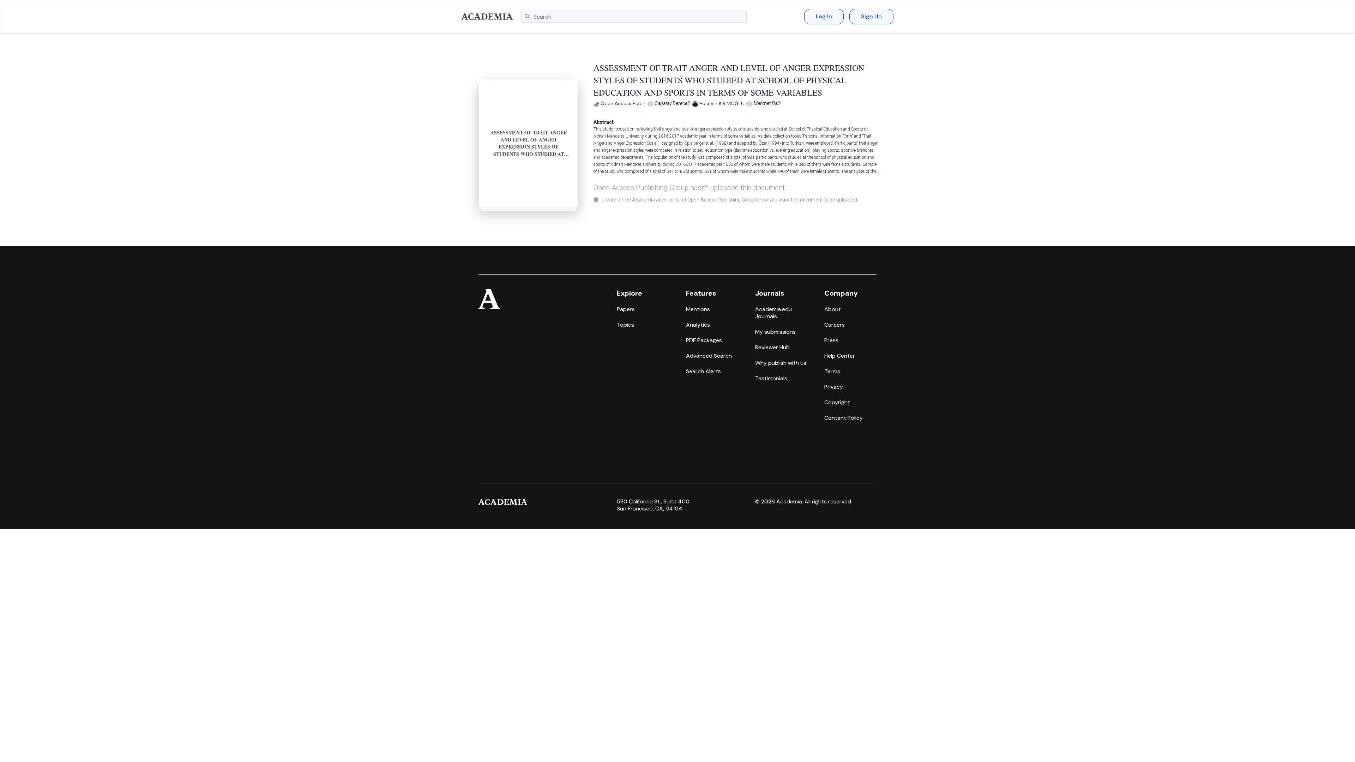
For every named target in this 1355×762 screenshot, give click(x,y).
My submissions (775, 331)
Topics (625, 324)
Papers (626, 309)
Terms (832, 371)
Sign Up (871, 16)
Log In (824, 16)
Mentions (698, 309)
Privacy (833, 387)
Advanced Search (709, 355)
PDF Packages (704, 340)
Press (831, 340)
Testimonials (771, 378)
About (832, 309)
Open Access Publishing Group (636, 103)
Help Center (839, 355)
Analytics (698, 324)
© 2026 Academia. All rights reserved (803, 501)
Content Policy (843, 418)
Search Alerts (703, 371)
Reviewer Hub (772, 347)
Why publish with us (780, 363)
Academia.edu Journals (773, 313)
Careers (834, 324)
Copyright (837, 402)
